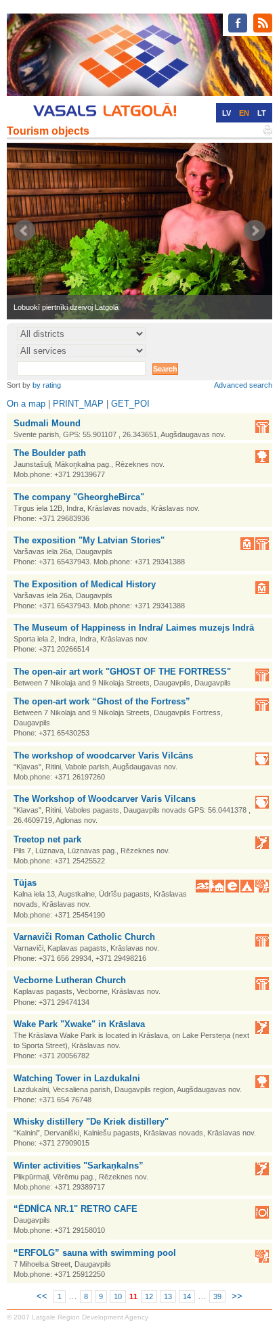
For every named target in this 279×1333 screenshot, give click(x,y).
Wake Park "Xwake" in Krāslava (79, 1024)
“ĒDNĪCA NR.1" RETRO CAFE (75, 1209)
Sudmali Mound (47, 423)
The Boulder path (50, 453)
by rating (47, 385)
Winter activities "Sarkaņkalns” (79, 1165)
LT (261, 113)
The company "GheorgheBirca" (79, 497)
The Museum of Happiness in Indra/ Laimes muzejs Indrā (134, 628)
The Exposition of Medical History (85, 584)
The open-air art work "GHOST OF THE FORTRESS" (122, 671)
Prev (24, 231)
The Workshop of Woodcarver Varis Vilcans (105, 799)
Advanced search (243, 385)
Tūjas (25, 883)
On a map (26, 404)
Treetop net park (47, 839)
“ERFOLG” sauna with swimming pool (95, 1253)
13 (168, 1296)
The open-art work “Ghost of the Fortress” (102, 701)
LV (226, 113)
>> (237, 1296)
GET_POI (130, 404)
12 (149, 1296)
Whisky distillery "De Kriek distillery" (91, 1121)
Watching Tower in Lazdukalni (77, 1078)
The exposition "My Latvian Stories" (89, 540)
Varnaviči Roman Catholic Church (84, 937)
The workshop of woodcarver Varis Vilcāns (103, 755)
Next (254, 231)
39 (217, 1296)
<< (42, 1296)
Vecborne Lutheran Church (70, 980)
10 (118, 1296)
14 (187, 1296)
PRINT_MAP (78, 404)
